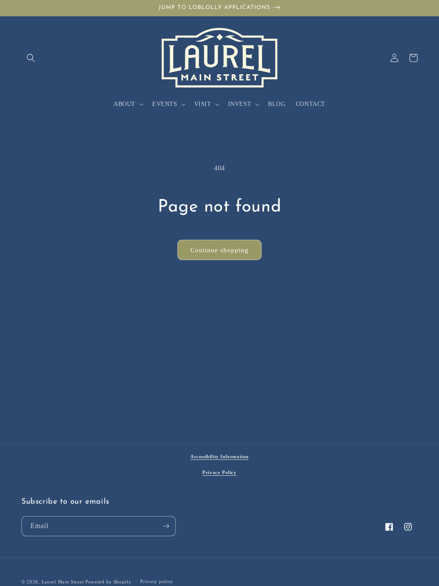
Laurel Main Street (63, 581)
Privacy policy (156, 581)
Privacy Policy (219, 472)
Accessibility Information (219, 456)
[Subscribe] (165, 526)
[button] (30, 57)
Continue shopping (219, 250)
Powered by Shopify (108, 581)
